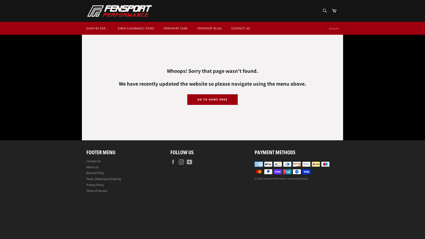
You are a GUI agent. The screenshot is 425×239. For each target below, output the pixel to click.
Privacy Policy (95, 185)
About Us (92, 167)
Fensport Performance (274, 178)
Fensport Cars (176, 28)
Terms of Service (96, 191)
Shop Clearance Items (136, 28)
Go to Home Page (212, 99)
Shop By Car (96, 28)
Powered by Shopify (298, 178)
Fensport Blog (209, 28)
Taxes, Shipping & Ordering (103, 179)
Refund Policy (95, 173)
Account (334, 28)
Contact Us (240, 28)
